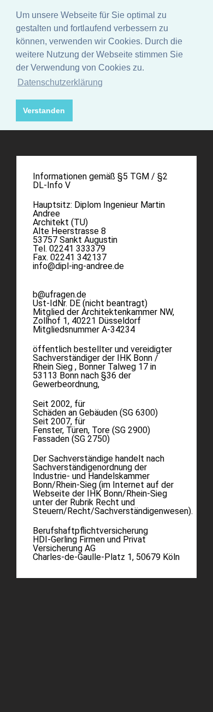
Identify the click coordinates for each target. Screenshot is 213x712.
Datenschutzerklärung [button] (60, 82)
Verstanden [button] (44, 110)
